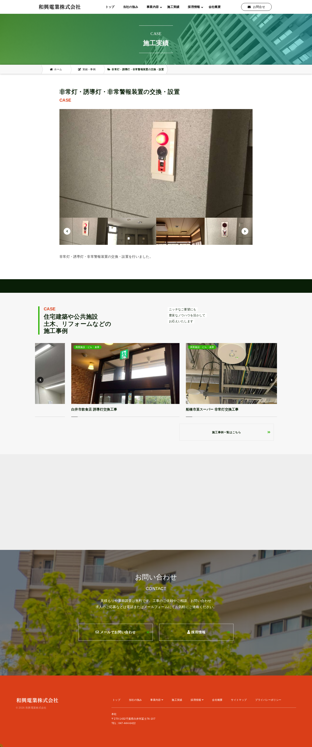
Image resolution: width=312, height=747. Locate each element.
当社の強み (130, 6)
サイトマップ (239, 699)
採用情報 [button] (194, 6)
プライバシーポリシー (268, 699)
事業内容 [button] (153, 6)
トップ (110, 6)
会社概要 (215, 6)
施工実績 (173, 6)
